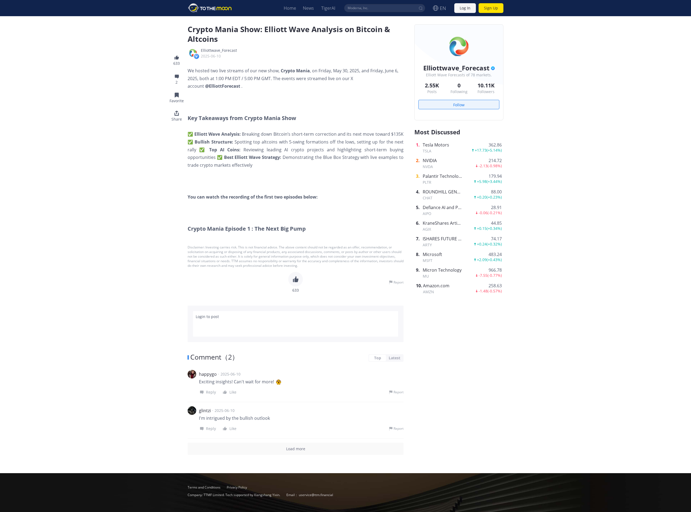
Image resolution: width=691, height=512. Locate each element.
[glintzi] (192, 410)
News (308, 8)
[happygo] (192, 374)
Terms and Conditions (204, 487)
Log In (465, 8)
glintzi (205, 411)
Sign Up (491, 8)
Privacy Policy (237, 487)
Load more (295, 448)
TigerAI (328, 8)
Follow (459, 104)
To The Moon (210, 8)
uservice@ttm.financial (316, 495)
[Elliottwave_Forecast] (193, 52)
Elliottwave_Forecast (219, 50)
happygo (208, 374)
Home (290, 8)
